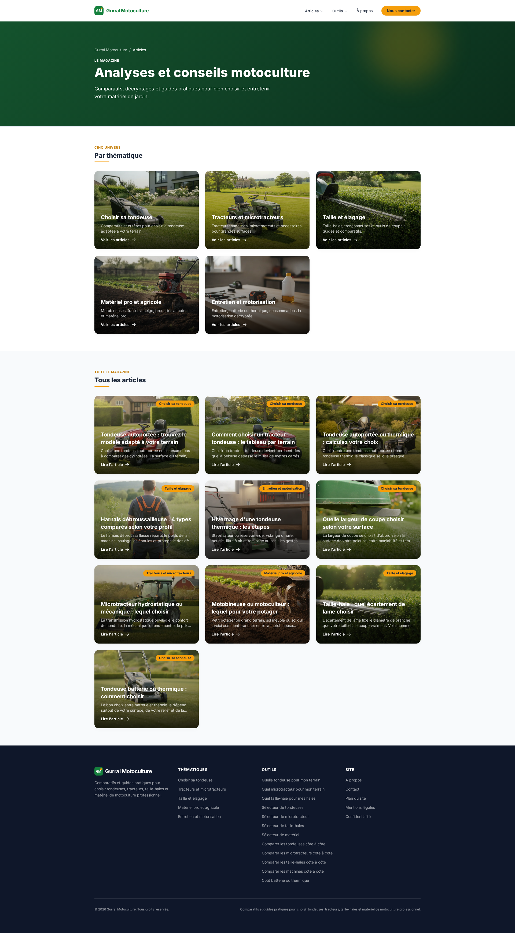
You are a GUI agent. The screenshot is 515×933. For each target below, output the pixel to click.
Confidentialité (358, 816)
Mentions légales (360, 807)
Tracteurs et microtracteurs (202, 789)
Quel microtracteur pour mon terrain (293, 789)
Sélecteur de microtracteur (285, 816)
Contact (352, 789)
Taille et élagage (192, 798)
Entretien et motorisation (199, 816)
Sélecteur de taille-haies (283, 825)
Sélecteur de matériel (280, 834)
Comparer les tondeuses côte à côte (293, 844)
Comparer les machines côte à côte (293, 871)
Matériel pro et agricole (198, 807)
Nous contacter (401, 10)
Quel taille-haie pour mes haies (288, 798)
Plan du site (355, 798)
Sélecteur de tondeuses (282, 807)
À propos (364, 10)
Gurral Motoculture (110, 49)
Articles (312, 11)
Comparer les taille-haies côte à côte (294, 862)
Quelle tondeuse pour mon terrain (291, 780)
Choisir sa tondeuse (195, 780)
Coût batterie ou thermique (285, 880)
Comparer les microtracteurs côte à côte (297, 853)
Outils (337, 11)
